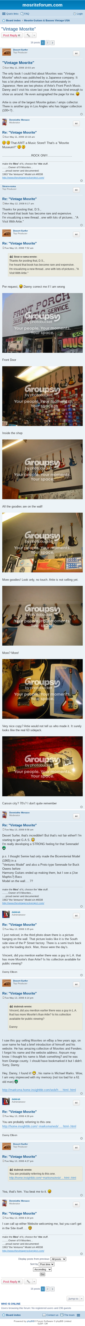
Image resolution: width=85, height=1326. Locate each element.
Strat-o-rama (9, 186)
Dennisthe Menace (19, 120)
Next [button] (52, 42)
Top (81, 114)
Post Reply (10, 35)
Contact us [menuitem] (52, 1315)
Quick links (12, 13)
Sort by (34, 1264)
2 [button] (47, 42)
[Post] (3, 67)
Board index (13, 1315)
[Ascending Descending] (42, 1269)
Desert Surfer (20, 50)
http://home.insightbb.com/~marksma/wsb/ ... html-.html (39, 1126)
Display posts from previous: (34, 1259)
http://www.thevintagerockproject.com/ (23, 177)
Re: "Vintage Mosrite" (19, 132)
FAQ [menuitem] (26, 13)
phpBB (30, 1321)
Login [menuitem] (80, 13)
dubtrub (16, 912)
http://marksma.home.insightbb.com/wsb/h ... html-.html (39, 1090)
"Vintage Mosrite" (18, 28)
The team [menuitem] (69, 1315)
